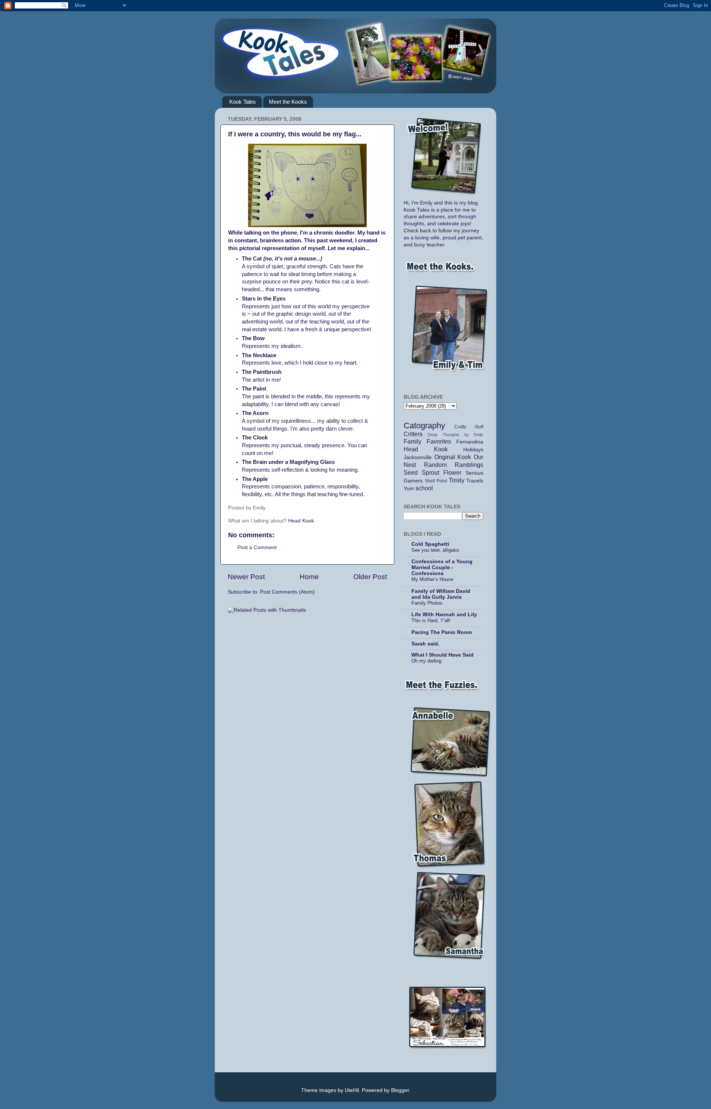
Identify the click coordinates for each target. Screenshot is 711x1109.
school (424, 488)
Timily (456, 480)
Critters (413, 434)
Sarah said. (425, 644)
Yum (409, 488)
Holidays (473, 449)
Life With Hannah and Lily (444, 614)
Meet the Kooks (288, 102)
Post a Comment (257, 547)
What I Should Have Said (442, 655)
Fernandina (469, 442)
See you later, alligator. (435, 550)
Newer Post (246, 577)
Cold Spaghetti (430, 544)
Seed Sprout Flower (432, 472)
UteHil (352, 1090)
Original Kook (452, 457)
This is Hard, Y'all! (431, 620)
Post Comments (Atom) (287, 592)
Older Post (370, 577)
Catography (424, 425)
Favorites (439, 441)
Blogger (400, 1090)
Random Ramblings (453, 464)
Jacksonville (418, 457)
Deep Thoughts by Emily (455, 434)
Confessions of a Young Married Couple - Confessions (442, 567)
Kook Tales (242, 102)
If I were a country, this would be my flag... (294, 134)
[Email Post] (277, 508)
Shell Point (436, 481)
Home (309, 577)
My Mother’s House (432, 579)
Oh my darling (426, 661)
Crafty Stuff (468, 426)
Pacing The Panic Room (441, 632)
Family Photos (427, 603)
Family (412, 441)
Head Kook (301, 521)
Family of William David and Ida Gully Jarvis (440, 594)
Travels (474, 481)
